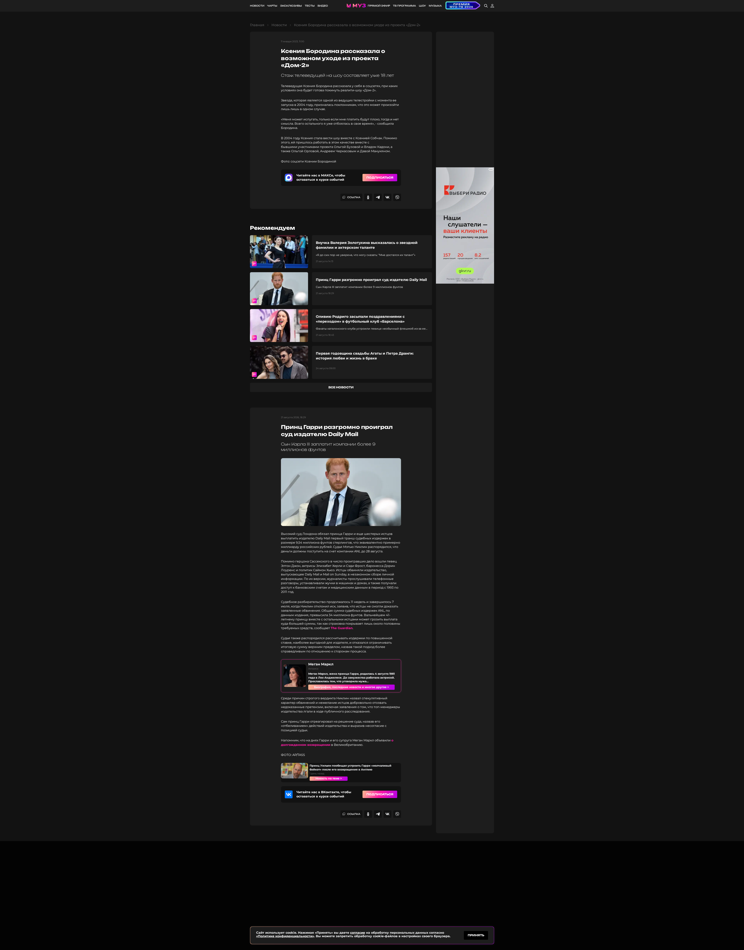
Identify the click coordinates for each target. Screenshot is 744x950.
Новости (257, 5)
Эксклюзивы (291, 5)
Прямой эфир (379, 5)
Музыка (435, 5)
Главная (257, 25)
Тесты (310, 5)
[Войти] (492, 6)
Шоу (422, 5)
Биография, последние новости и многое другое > (351, 687)
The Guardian (342, 628)
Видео (323, 5)
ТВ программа (404, 5)
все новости (341, 387)
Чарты (272, 5)
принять (476, 935)
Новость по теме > (328, 778)
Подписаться (379, 177)
